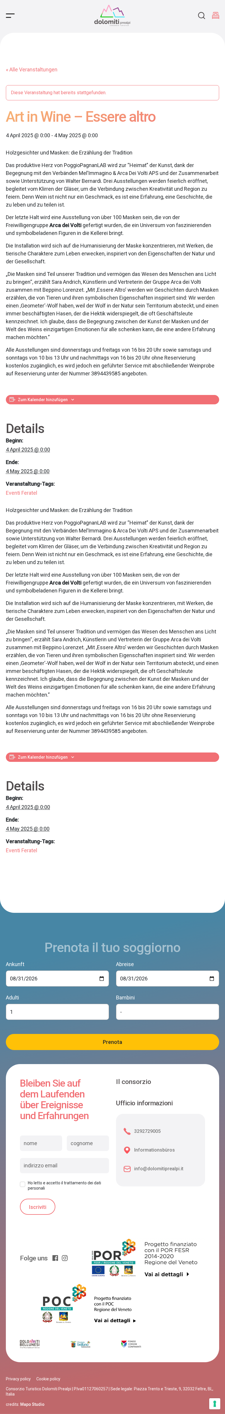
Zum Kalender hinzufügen (43, 399)
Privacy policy (18, 1379)
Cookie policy (48, 1379)
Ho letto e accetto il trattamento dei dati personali (64, 1185)
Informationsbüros (154, 1150)
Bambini (125, 997)
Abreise (125, 964)
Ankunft (15, 964)
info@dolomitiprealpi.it (158, 1168)
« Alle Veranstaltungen (31, 69)
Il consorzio (133, 1081)
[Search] (201, 15)
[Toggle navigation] (10, 15)
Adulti (12, 997)
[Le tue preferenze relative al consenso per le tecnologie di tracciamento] (214, 1403)
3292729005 (147, 1131)
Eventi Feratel (21, 493)
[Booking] (215, 15)
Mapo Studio (32, 1404)
